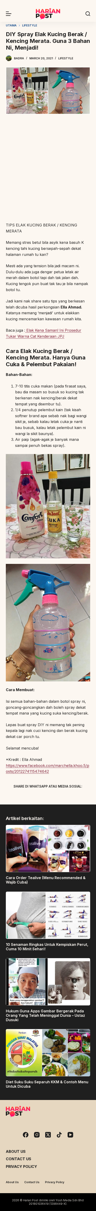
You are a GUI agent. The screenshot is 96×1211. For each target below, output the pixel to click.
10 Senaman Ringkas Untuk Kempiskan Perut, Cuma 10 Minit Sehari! (47, 946)
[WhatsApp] (72, 797)
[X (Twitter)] (40, 797)
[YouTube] (70, 1135)
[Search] (88, 13)
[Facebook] (23, 797)
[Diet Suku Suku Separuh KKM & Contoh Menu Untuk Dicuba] (48, 1052)
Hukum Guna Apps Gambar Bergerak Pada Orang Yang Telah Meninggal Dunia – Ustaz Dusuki (45, 1015)
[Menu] (8, 13)
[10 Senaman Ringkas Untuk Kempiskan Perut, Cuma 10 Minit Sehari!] (48, 915)
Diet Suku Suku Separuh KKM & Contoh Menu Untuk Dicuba (47, 1084)
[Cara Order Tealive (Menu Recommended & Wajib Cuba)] (48, 848)
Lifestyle (65, 58)
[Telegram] (56, 797)
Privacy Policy (21, 1166)
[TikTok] (59, 1135)
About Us (16, 1151)
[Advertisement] (48, 169)
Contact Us (18, 1159)
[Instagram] (37, 1135)
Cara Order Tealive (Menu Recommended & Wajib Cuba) (46, 879)
